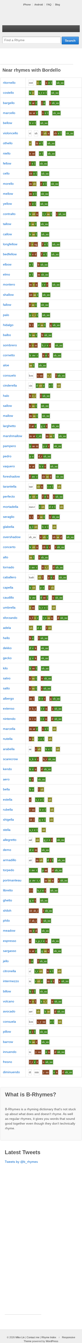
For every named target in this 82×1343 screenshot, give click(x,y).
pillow (7, 1031)
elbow (7, 264)
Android (38, 4)
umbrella (9, 607)
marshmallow (12, 436)
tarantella (9, 486)
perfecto (9, 496)
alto (5, 557)
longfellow (10, 244)
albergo (8, 698)
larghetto (9, 426)
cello (6, 173)
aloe (6, 365)
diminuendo (11, 1072)
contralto (9, 214)
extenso (8, 708)
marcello (9, 113)
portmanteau (12, 880)
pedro (7, 456)
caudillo (8, 597)
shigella (8, 819)
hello (6, 638)
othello (8, 143)
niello (6, 153)
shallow (8, 294)
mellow (8, 193)
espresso (9, 941)
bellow (7, 123)
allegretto (9, 840)
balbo (7, 335)
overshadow (11, 537)
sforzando (10, 618)
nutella (8, 739)
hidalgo (8, 325)
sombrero (10, 345)
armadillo (9, 860)
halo (6, 395)
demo (7, 850)
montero (9, 284)
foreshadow (11, 476)
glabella (8, 527)
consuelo (9, 375)
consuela (9, 1021)
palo (6, 315)
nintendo (9, 719)
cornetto (9, 355)
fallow (7, 304)
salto (6, 688)
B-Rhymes (36, 16)
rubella (8, 809)
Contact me (33, 1337)
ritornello (9, 82)
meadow (9, 930)
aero (6, 779)
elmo (6, 274)
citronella (9, 971)
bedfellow (10, 254)
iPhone (27, 4)
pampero (9, 446)
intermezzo (11, 981)
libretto (8, 890)
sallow (7, 405)
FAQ (48, 4)
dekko (7, 648)
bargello (9, 103)
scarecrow (10, 759)
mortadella (10, 506)
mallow (8, 415)
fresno (7, 1062)
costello (8, 92)
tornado (8, 567)
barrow (8, 1042)
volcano (8, 1001)
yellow (7, 203)
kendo (7, 769)
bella (6, 789)
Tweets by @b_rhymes (21, 1161)
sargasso (9, 951)
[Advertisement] (36, 58)
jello (6, 961)
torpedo (8, 870)
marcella (9, 729)
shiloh (7, 910)
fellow (7, 163)
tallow (7, 224)
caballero (9, 577)
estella (7, 799)
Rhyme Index (48, 1337)
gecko (7, 658)
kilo (5, 668)
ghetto (7, 900)
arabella (9, 749)
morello (8, 183)
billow (7, 991)
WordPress (52, 1341)
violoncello (10, 133)
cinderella (10, 385)
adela (7, 628)
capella (8, 587)
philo (6, 920)
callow (7, 234)
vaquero (9, 466)
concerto (9, 547)
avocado (9, 1011)
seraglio (8, 516)
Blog (57, 4)
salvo (6, 678)
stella (6, 830)
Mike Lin (20, 1337)
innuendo (9, 1052)
